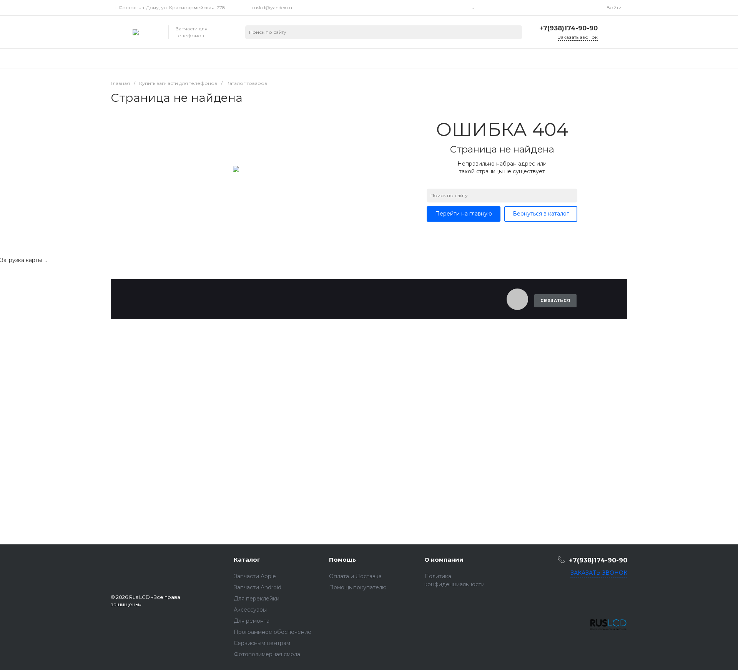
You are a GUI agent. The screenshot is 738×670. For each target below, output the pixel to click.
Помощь (342, 559)
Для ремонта (251, 620)
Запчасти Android (257, 587)
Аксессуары (250, 609)
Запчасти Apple (255, 576)
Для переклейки (256, 598)
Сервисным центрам (262, 643)
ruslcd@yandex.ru (272, 7)
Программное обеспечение (272, 632)
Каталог (247, 559)
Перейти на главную (463, 213)
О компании (444, 559)
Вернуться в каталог (541, 213)
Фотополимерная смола (267, 654)
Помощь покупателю (358, 587)
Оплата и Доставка (355, 576)
